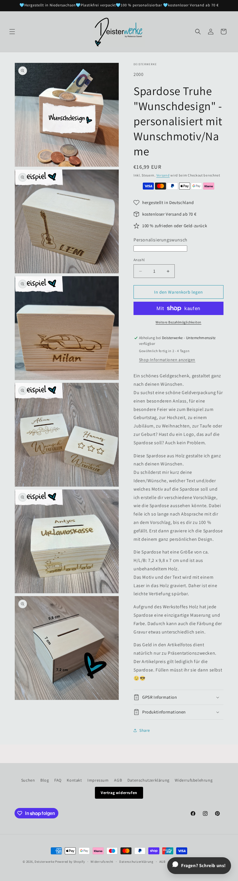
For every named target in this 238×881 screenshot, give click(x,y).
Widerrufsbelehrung (193, 780)
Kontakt (74, 780)
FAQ (58, 780)
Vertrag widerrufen (119, 792)
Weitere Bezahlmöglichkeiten (178, 322)
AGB (118, 780)
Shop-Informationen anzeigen (167, 359)
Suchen (28, 780)
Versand (163, 175)
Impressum (98, 780)
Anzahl (139, 259)
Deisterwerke (44, 862)
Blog (44, 780)
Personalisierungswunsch (160, 240)
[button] (12, 31)
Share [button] (144, 730)
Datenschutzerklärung (148, 780)
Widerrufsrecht (102, 862)
